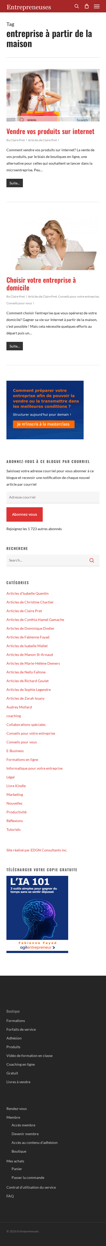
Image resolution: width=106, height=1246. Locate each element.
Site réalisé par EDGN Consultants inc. (36, 850)
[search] (77, 6)
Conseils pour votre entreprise (78, 296)
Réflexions (14, 820)
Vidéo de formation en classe (29, 1055)
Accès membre (23, 1125)
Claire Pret (18, 140)
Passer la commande (28, 1177)
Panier (17, 1169)
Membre (13, 1117)
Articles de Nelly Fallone (26, 672)
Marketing (14, 794)
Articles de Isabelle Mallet (27, 646)
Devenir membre (25, 1134)
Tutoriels (13, 829)
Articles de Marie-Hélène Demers (33, 663)
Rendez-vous (16, 1108)
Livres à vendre (18, 1082)
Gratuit (12, 1073)
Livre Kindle (16, 786)
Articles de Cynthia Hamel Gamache (35, 619)
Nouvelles (14, 803)
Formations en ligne (22, 759)
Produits (13, 1047)
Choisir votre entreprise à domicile (41, 283)
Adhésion (14, 1038)
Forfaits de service (21, 1029)
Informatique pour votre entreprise (34, 768)
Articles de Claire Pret (42, 140)
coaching (13, 716)
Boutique (19, 1151)
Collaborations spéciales (26, 724)
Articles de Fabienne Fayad (27, 637)
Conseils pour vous (19, 303)
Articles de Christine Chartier (30, 602)
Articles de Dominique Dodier (30, 628)
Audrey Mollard (19, 707)
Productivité (16, 812)
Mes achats (15, 1161)
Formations (15, 1020)
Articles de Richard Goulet (27, 681)
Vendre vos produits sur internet (50, 131)
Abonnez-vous (24, 514)
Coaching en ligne (20, 1064)
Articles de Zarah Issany (25, 698)
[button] (97, 6)
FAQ (10, 1196)
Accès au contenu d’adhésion (35, 1142)
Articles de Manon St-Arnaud (29, 654)
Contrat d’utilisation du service (31, 1187)
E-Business (15, 751)
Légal (10, 777)
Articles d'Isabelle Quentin (27, 593)
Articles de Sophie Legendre (28, 689)
